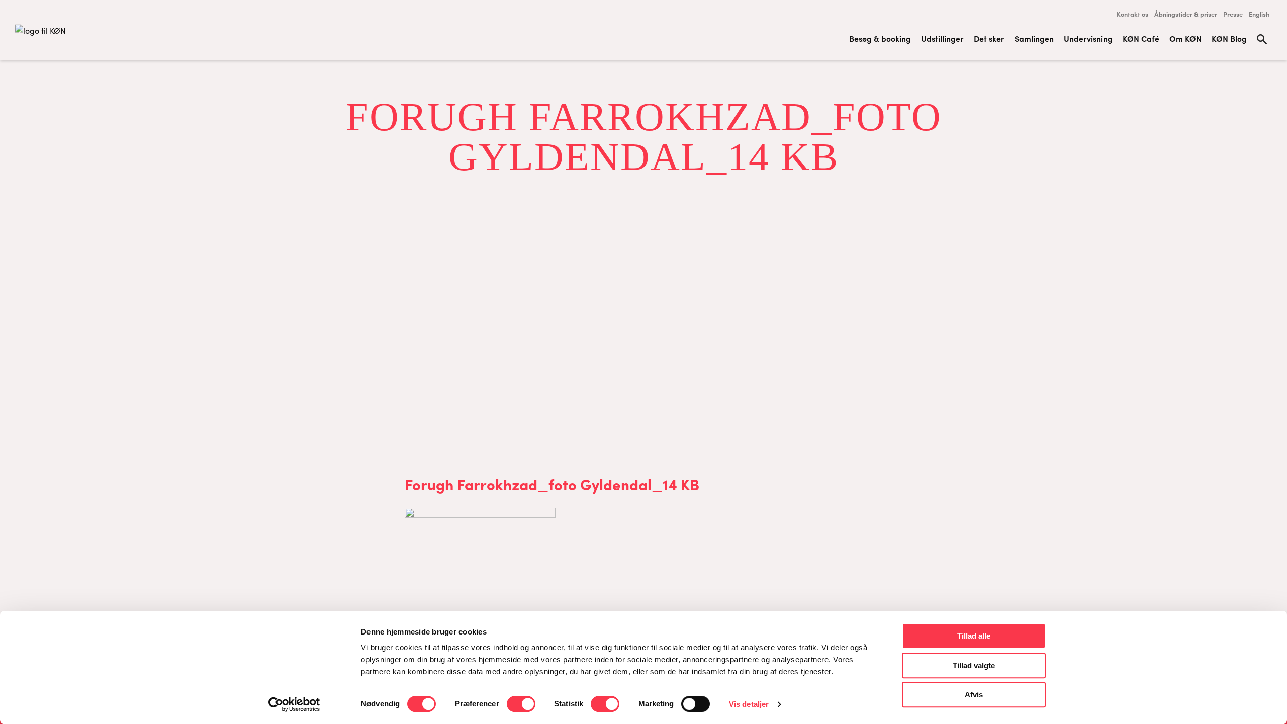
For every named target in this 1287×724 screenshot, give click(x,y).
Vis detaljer (749, 704)
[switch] (521, 704)
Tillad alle (973, 635)
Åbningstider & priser (1185, 14)
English (1259, 14)
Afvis (974, 694)
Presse (1233, 14)
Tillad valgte (974, 665)
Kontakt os (1132, 14)
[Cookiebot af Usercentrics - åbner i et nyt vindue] (294, 704)
